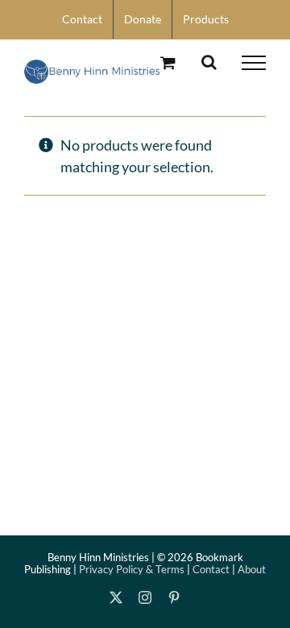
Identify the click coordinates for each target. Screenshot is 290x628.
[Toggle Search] (209, 62)
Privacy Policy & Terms (131, 569)
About (252, 569)
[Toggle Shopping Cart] (168, 62)
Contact (211, 569)
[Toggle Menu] (254, 63)
